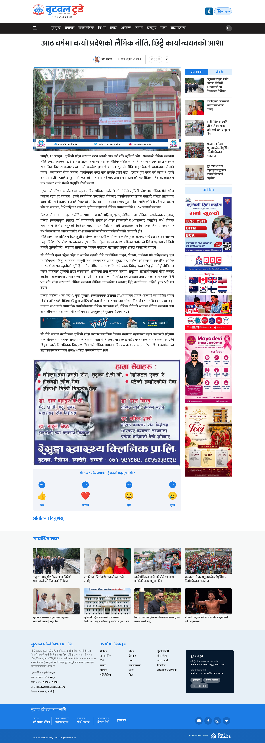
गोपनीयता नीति (199, 686)
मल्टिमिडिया (105, 675)
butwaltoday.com (49, 738)
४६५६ (52, 673)
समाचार (69, 28)
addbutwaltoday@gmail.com (206, 673)
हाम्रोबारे (196, 680)
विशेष (102, 28)
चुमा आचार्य (107, 59)
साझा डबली (178, 28)
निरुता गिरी (103, 723)
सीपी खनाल (83, 723)
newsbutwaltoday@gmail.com (207, 665)
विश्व (131, 675)
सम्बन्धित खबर (46, 539)
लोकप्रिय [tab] (220, 72)
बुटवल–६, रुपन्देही (46, 692)
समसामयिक (86, 28)
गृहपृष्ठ (56, 28)
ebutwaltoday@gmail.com (51, 687)
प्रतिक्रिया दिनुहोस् (48, 519)
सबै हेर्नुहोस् (208, 190)
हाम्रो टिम (121, 721)
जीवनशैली (162, 656)
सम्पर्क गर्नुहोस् (212, 680)
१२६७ (52, 678)
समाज (113, 28)
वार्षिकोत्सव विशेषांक (167, 670)
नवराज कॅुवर (61, 723)
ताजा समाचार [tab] (196, 72)
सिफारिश (161, 666)
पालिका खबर (135, 666)
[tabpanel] (208, 136)
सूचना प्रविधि (163, 651)
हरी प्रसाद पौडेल (41, 723)
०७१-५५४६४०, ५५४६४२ (47, 682)
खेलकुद (151, 28)
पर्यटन (131, 670)
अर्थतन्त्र (126, 28)
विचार (139, 28)
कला (163, 28)
